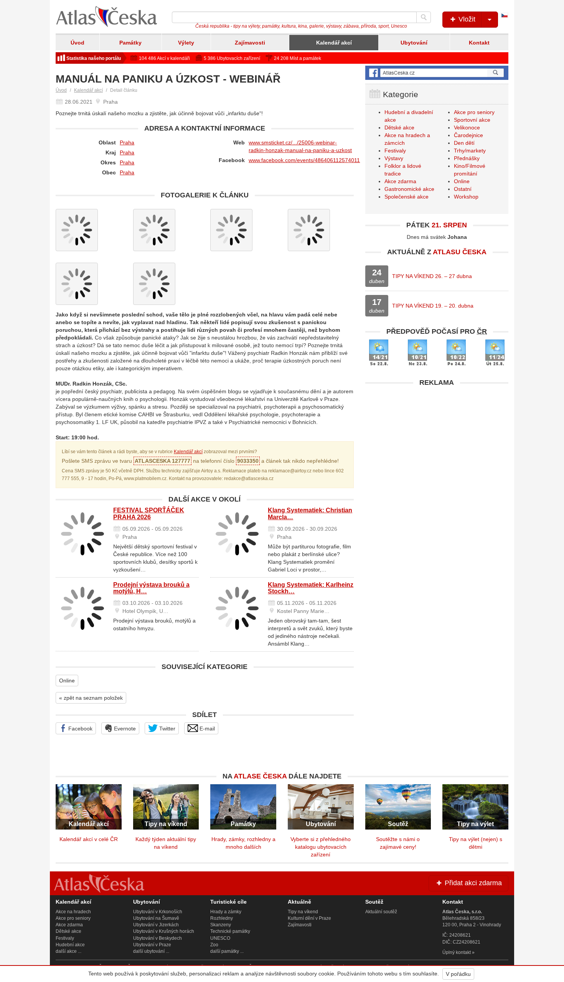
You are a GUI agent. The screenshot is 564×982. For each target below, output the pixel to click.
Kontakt (479, 43)
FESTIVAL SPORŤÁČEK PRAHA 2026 (148, 513)
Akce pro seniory (474, 112)
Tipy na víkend (303, 911)
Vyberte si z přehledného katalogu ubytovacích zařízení (320, 847)
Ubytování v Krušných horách (163, 931)
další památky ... (227, 951)
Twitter (166, 728)
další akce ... (68, 951)
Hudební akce (70, 944)
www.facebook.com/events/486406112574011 (304, 160)
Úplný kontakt (456, 952)
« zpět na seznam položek (91, 698)
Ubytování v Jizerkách (156, 924)
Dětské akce (399, 127)
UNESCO (220, 938)
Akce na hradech (73, 911)
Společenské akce (406, 197)
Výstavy (393, 158)
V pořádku (458, 974)
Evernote (124, 728)
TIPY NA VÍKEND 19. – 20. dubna (432, 306)
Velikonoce (467, 127)
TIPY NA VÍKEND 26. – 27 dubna (432, 276)
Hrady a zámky (225, 911)
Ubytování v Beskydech (157, 938)
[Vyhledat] (423, 17)
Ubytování (414, 43)
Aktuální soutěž (381, 911)
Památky (130, 43)
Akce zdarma (400, 181)
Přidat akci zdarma (472, 883)
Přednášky (467, 158)
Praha (127, 142)
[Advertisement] (437, 444)
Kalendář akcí (334, 43)
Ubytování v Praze (152, 944)
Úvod (77, 43)
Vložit (466, 19)
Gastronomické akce (409, 189)
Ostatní (463, 189)
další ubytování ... (151, 951)
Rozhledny (221, 918)
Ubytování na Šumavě (156, 918)
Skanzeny (220, 924)
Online (67, 680)
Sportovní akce (472, 120)
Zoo (214, 944)
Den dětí (464, 143)
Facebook (79, 728)
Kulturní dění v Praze (309, 918)
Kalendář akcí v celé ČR (88, 839)
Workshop (466, 197)
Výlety (186, 43)
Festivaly (395, 150)
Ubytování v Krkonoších (157, 911)
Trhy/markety (470, 150)
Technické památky (230, 931)
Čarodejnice (468, 135)
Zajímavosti (250, 43)
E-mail (206, 728)
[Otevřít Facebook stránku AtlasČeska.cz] (436, 73)
